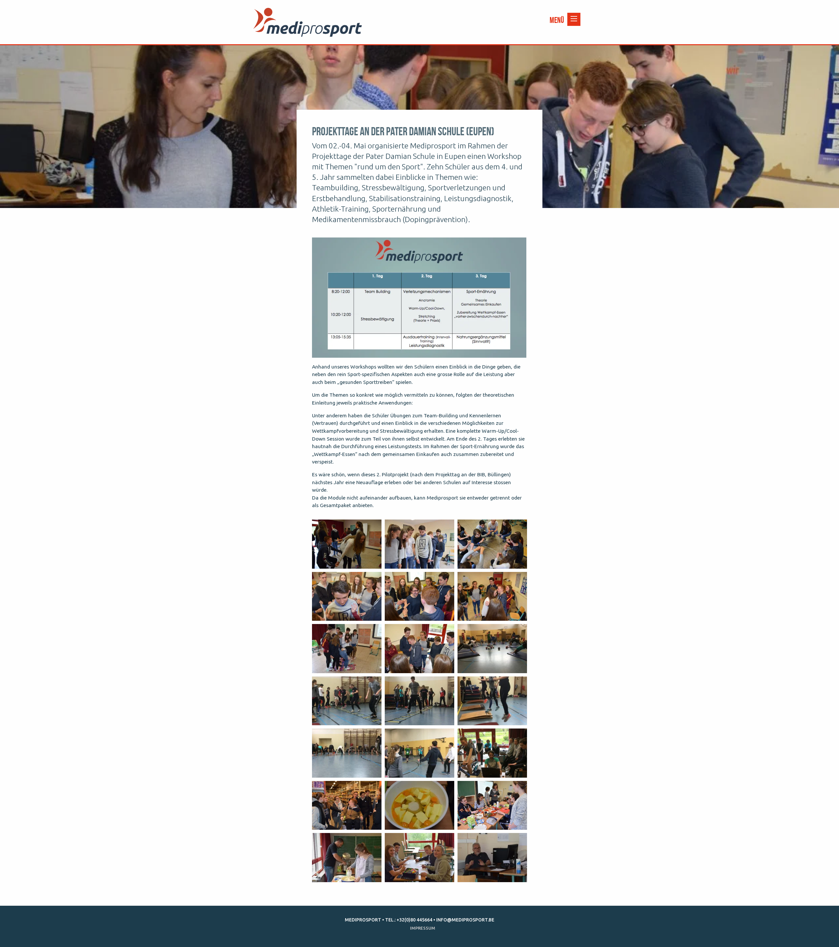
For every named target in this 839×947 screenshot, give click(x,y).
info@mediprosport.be (465, 919)
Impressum (422, 928)
